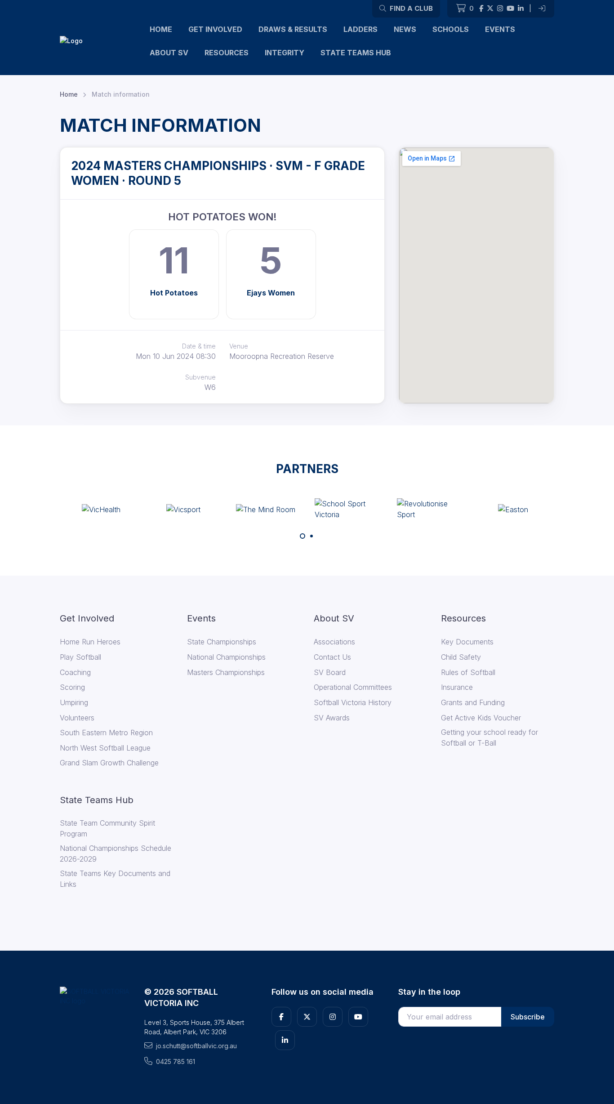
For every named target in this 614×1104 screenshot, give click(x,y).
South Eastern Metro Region (106, 732)
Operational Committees (353, 687)
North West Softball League (105, 747)
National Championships (226, 657)
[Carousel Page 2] (311, 536)
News (405, 29)
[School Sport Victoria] (348, 509)
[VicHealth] (101, 509)
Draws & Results (292, 29)
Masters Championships (226, 672)
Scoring (72, 687)
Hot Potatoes (174, 292)
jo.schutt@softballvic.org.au (196, 1046)
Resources (227, 52)
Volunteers (77, 717)
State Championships (221, 641)
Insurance (457, 687)
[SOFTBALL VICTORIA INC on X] (490, 9)
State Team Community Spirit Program (107, 828)
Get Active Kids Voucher (481, 717)
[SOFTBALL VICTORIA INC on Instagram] (500, 9)
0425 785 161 (175, 1061)
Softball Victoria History (353, 702)
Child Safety (461, 657)
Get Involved (215, 29)
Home (161, 29)
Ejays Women (271, 292)
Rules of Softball (468, 672)
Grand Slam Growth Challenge (109, 762)
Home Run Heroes (90, 641)
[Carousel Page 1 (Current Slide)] (302, 536)
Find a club (410, 8)
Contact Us (332, 657)
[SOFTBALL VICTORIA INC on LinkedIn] (521, 9)
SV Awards (332, 717)
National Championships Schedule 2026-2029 (115, 853)
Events (500, 29)
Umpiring (74, 702)
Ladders (360, 29)
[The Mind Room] (265, 509)
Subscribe (528, 1016)
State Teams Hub (355, 52)
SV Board (330, 672)
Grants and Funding (473, 702)
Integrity (284, 52)
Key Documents (467, 641)
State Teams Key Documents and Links (115, 879)
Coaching (75, 672)
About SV (169, 52)
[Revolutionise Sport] (430, 509)
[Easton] (513, 509)
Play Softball (80, 657)
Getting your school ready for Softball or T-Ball (489, 737)
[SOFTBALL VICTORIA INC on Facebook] (481, 9)
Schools (450, 29)
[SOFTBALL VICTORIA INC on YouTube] (510, 9)
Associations (334, 641)
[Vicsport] (183, 509)
